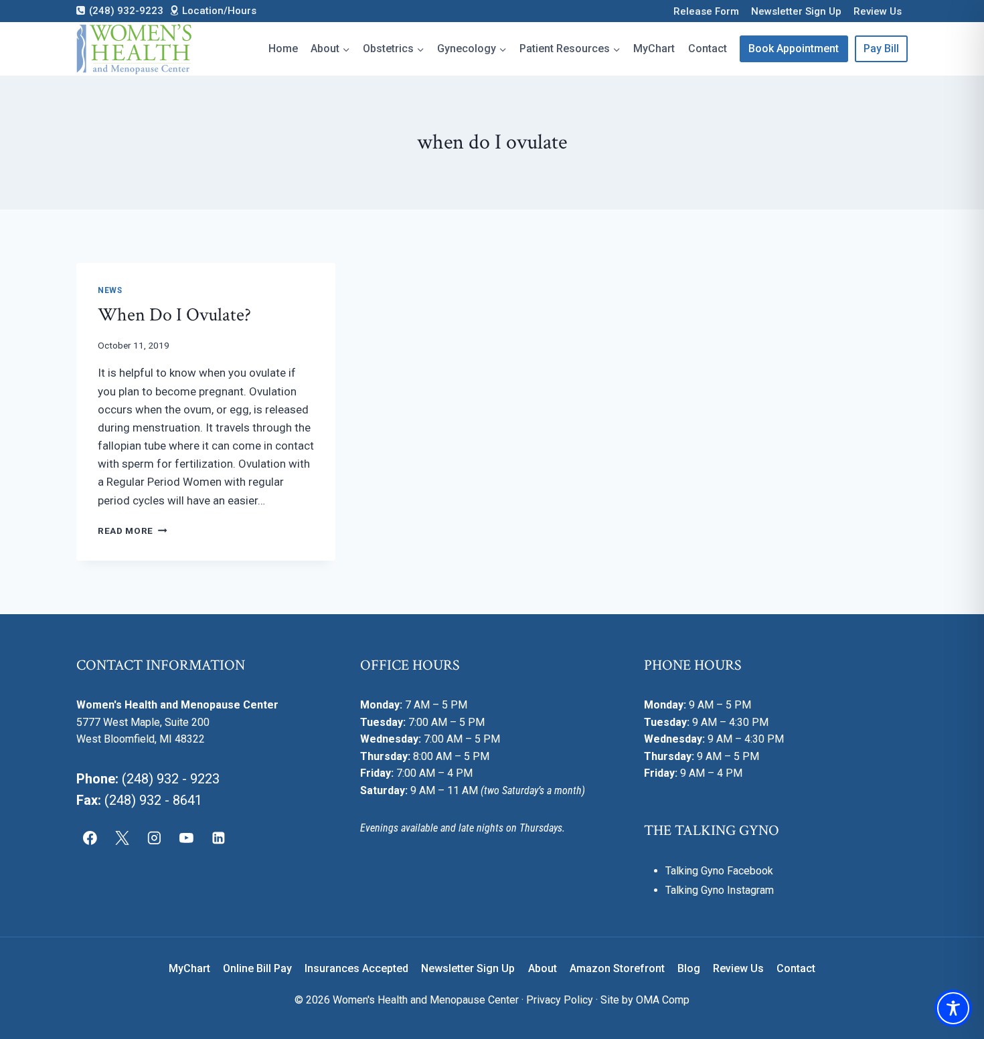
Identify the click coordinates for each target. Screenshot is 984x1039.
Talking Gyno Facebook (719, 870)
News (110, 290)
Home (283, 48)
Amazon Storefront (617, 968)
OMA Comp (662, 1000)
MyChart (654, 48)
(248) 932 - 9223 (171, 779)
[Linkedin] (218, 838)
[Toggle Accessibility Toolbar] (953, 1008)
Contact (707, 48)
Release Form (706, 11)
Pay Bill (881, 48)
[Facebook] (90, 838)
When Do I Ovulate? (174, 314)
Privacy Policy (559, 1000)
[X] (122, 838)
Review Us (877, 11)
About (542, 968)
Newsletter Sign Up (796, 11)
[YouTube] (186, 838)
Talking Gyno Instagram (719, 890)
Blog (688, 968)
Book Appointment (793, 48)
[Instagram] (155, 838)
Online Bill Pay (257, 968)
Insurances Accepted (356, 968)
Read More (132, 530)
